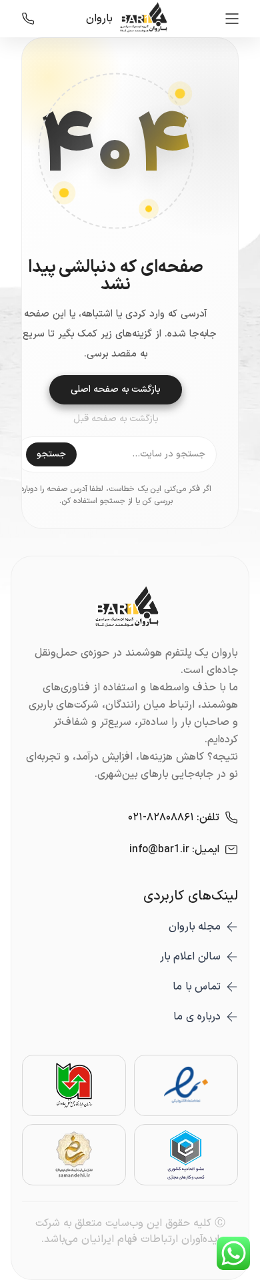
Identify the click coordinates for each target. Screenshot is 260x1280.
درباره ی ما (197, 1017)
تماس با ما (197, 987)
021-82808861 (161, 818)
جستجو (51, 454)
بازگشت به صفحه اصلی (116, 389)
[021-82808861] (28, 18)
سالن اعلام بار (190, 957)
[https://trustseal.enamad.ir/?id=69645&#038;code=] (186, 1085)
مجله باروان (195, 927)
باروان (99, 19)
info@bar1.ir (159, 850)
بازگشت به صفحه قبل (116, 419)
